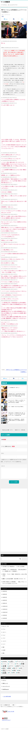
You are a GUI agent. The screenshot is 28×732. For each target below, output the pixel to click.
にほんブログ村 (11, 711)
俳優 (22, 664)
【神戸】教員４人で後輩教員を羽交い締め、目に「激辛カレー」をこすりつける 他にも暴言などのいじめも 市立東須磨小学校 (16, 414)
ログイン (4, 680)
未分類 (3, 650)
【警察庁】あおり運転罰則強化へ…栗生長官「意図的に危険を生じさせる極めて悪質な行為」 (16, 420)
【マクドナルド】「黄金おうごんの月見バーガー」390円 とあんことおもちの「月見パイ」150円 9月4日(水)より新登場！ (16, 401)
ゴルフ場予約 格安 (7, 696)
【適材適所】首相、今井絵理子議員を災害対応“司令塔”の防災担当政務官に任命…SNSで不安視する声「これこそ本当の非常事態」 (16, 395)
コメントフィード (6, 686)
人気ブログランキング (6, 720)
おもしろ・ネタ (5, 626)
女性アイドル (20, 666)
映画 (9, 668)
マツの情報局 (5, 2)
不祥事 (17, 663)
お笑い (12, 661)
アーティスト (20, 661)
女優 (4, 666)
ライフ (3, 644)
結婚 (14, 670)
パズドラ (4, 641)
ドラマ (3, 638)
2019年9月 (4, 615)
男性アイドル (6, 670)
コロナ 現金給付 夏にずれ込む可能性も (16, 406)
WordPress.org (5, 689)
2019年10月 (4, 612)
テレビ (3, 635)
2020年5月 (4, 591)
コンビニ (4, 663)
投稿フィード (5, 683)
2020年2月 (4, 600)
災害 (21, 668)
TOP (6, 704)
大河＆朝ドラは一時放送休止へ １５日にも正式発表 (13, 566)
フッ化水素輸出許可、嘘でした (13, 387)
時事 (2, 16)
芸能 (3, 653)
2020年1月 (4, 603)
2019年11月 (4, 609)
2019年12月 (4, 606)
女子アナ (11, 666)
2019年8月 (4, 618)
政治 (4, 668)
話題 (4, 673)
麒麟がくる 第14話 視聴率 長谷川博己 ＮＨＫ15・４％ (13, 578)
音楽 (18, 672)
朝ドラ (15, 668)
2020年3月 (4, 597)
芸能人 (19, 670)
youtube (5, 661)
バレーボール (11, 663)
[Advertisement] (14, 122)
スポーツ (4, 632)
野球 (14, 672)
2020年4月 (4, 594)
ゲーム (3, 629)
